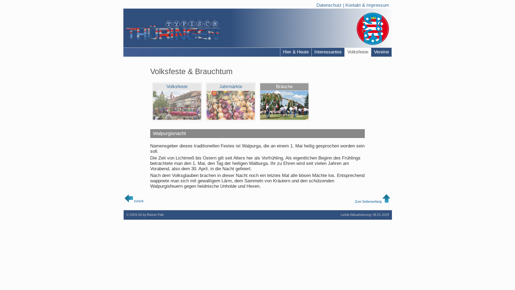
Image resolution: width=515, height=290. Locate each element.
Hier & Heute (296, 52)
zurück (138, 201)
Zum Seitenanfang (368, 201)
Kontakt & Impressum (367, 4)
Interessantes (328, 52)
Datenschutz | (331, 4)
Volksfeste (357, 52)
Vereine (381, 52)
